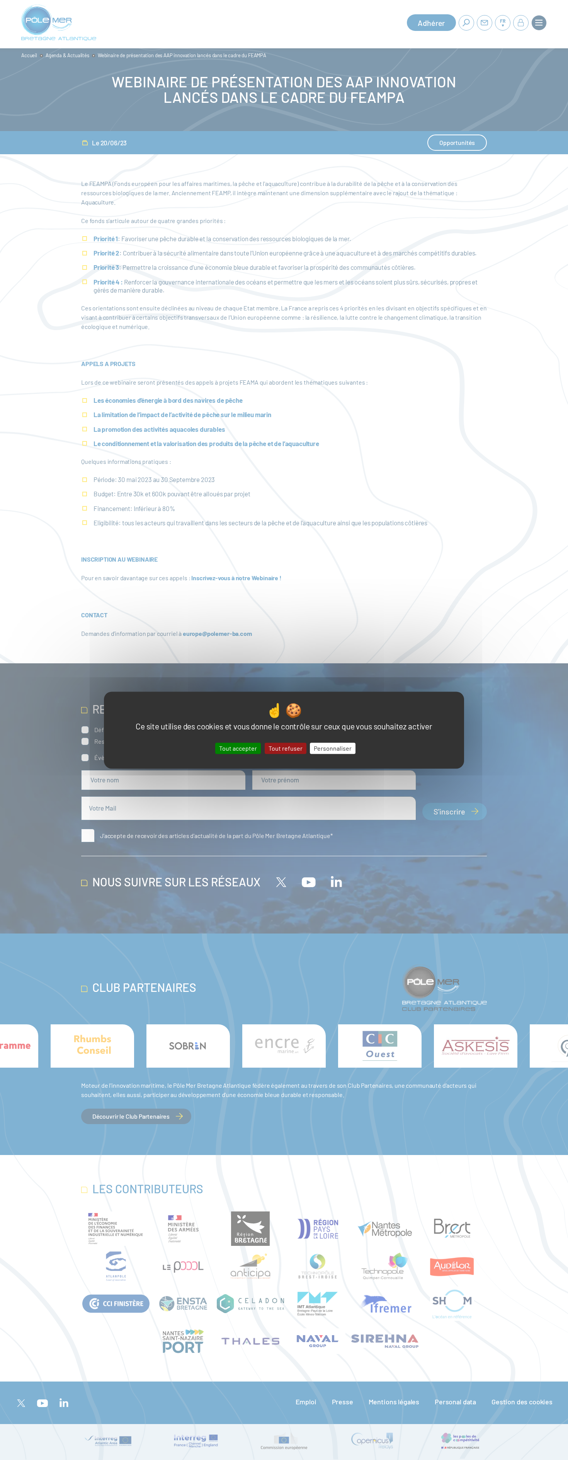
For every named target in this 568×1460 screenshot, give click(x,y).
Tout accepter (238, 748)
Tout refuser (286, 748)
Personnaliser (333, 748)
